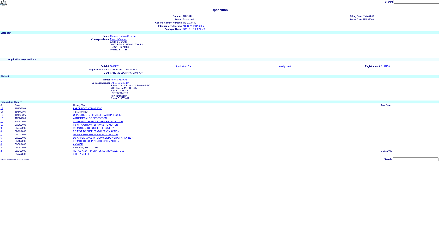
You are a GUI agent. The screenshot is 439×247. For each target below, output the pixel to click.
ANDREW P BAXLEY (193, 26)
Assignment (285, 66)
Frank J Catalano (118, 39)
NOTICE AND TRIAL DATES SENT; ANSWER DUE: (99, 151)
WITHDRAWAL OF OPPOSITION (90, 118)
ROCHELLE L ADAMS (194, 29)
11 (2, 121)
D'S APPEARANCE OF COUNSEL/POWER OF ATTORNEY (103, 138)
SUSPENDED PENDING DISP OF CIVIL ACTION (98, 121)
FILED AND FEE (81, 154)
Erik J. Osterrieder (119, 83)
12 (2, 118)
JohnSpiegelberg (118, 79)
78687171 (115, 66)
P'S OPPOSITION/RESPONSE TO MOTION (95, 125)
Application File (183, 66)
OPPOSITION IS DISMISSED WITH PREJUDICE (98, 115)
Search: (389, 2)
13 (2, 115)
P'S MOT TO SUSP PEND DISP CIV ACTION (96, 131)
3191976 (385, 66)
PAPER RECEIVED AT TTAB (87, 108)
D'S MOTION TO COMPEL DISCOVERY (93, 128)
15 (2, 108)
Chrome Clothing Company (123, 36)
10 (2, 125)
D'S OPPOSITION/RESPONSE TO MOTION (95, 134)
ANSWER (78, 144)
